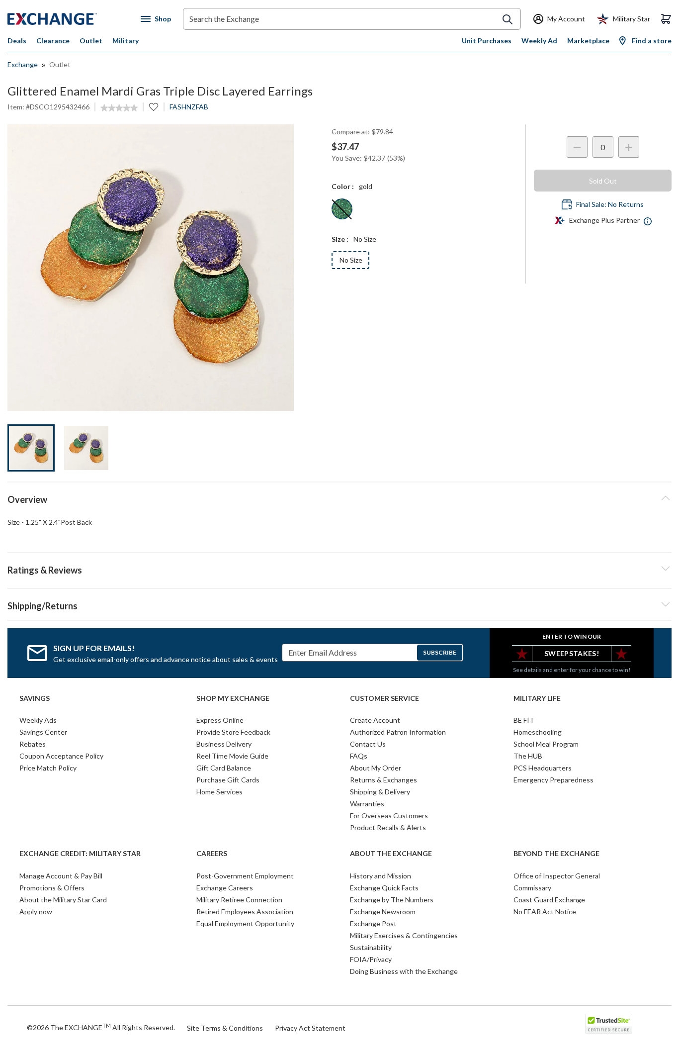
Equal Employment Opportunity (245, 923)
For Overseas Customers (389, 815)
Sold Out (603, 181)
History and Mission (380, 875)
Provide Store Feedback (233, 732)
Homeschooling (537, 732)
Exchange (22, 64)
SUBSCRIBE (439, 652)
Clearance (53, 40)
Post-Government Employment (245, 875)
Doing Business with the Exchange (404, 971)
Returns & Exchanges (383, 779)
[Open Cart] (666, 19)
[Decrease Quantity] (577, 147)
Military (125, 40)
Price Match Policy (48, 768)
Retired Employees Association (244, 911)
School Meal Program (546, 744)
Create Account (375, 720)
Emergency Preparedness (553, 779)
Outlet (91, 40)
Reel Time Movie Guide (232, 756)
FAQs (358, 756)
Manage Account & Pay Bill (60, 875)
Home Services (219, 791)
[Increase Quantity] (628, 147)
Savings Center (43, 732)
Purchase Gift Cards (227, 779)
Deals (16, 40)
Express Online (220, 720)
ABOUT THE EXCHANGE (391, 854)
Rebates (32, 744)
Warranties (367, 803)
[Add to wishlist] (154, 107)
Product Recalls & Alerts (388, 827)
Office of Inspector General (556, 875)
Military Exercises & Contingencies (404, 935)
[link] (119, 108)
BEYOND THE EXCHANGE (556, 854)
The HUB (527, 756)
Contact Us (368, 744)
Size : (340, 239)
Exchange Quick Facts (384, 887)
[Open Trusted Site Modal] (608, 1024)
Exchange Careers (224, 887)
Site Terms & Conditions (225, 1028)
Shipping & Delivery (380, 791)
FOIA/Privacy (371, 959)
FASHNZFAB (189, 106)
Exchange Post (373, 923)
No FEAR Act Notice (544, 911)
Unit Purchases (486, 40)
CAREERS (211, 854)
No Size (351, 260)
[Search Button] (507, 19)
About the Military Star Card (63, 899)
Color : (343, 186)
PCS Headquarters (542, 768)
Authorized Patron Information (398, 732)
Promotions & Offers (52, 887)
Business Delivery (224, 744)
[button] (339, 568)
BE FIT (523, 720)
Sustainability (371, 947)
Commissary (532, 887)
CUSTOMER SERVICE (384, 698)
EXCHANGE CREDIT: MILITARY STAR (80, 854)
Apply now (35, 911)
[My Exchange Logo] (70, 19)
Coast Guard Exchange (549, 899)
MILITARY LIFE (537, 698)
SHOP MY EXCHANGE (232, 698)
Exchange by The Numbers (391, 899)
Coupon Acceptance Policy (61, 756)
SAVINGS (34, 698)
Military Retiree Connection (239, 899)
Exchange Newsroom (383, 911)
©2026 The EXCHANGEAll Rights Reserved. (101, 1027)
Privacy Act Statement (310, 1028)
